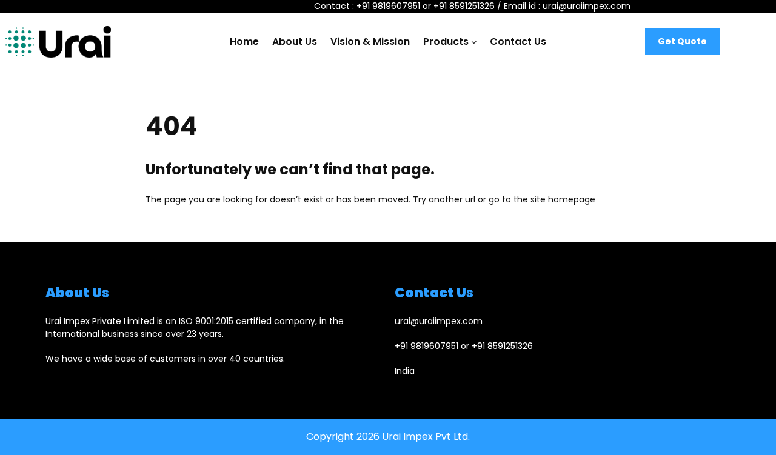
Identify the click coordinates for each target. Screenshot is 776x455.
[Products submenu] (474, 42)
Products (446, 41)
